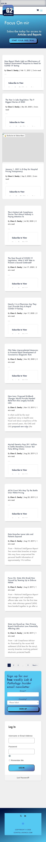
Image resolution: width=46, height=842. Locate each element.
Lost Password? (23, 778)
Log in (4, 3)
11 (28, 665)
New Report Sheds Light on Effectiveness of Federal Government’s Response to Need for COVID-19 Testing (22, 63)
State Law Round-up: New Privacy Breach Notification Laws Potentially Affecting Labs (23, 626)
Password (13, 747)
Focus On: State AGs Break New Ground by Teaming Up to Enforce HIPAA (22, 580)
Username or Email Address (21, 736)
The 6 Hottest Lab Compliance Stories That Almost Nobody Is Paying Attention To (20, 214)
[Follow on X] (21, 816)
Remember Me (17, 760)
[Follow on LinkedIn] (25, 816)
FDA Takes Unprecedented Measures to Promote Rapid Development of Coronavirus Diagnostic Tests (23, 352)
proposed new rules (20, 426)
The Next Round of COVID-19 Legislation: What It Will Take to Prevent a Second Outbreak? (21, 260)
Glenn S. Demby (13, 70)
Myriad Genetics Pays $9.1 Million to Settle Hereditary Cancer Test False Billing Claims (22, 447)
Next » (35, 665)
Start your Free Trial (23, 40)
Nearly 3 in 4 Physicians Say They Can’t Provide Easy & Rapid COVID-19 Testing (22, 306)
